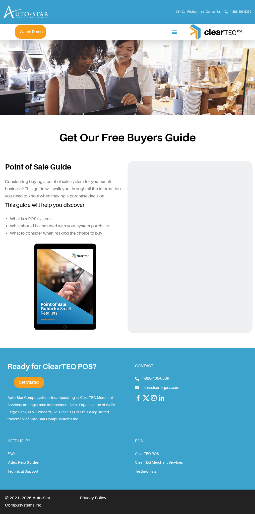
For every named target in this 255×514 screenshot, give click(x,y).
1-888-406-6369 (155, 378)
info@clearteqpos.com (160, 388)
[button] (174, 32)
